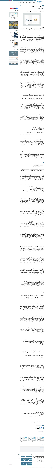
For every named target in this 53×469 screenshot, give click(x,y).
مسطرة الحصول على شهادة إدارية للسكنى (12, 33)
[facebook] (12, 0)
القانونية (42, 8)
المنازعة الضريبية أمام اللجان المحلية (24, 441)
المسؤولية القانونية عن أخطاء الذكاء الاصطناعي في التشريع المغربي (14, 18)
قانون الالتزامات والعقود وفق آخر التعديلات (12, 43)
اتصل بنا (23, 0)
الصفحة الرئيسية (33, 0)
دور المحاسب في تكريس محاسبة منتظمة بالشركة (41, 441)
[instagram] (10, 0)
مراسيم (23, 463)
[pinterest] (9, 0)
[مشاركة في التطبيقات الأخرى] (36, 428)
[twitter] (11, 0)
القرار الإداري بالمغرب (12, 46)
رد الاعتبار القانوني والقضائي (12, 36)
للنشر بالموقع (26, 0)
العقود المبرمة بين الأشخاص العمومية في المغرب (38, 165)
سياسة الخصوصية (29, 0)
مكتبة (23, 2)
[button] (41, 428)
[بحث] (9, 2)
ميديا (19, 2)
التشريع (34, 2)
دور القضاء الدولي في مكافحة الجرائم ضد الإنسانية (32, 441)
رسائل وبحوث (24, 459)
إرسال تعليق (42, 447)
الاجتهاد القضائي (30, 2)
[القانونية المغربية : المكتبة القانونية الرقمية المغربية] (40, 2)
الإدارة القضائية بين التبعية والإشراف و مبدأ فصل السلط (12, 40)
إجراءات (21, 2)
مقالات (26, 2)
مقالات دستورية (30, 463)
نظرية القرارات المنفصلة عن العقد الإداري (39, 164)
